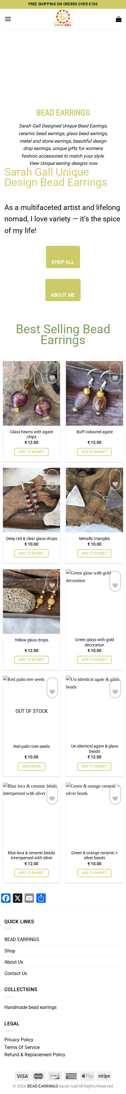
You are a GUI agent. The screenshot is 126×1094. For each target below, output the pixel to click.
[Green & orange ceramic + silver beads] (94, 843)
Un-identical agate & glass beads (94, 749)
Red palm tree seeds (31, 746)
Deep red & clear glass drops (31, 538)
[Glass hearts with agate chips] (31, 422)
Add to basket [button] (31, 452)
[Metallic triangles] (94, 528)
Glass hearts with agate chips (31, 434)
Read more (31, 766)
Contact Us (15, 973)
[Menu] (7, 19)
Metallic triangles (94, 538)
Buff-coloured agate (94, 431)
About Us (13, 962)
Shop (9, 951)
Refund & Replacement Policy (34, 1054)
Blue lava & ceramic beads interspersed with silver (31, 855)
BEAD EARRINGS (21, 939)
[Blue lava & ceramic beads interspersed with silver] (31, 843)
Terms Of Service (22, 1047)
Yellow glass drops (31, 640)
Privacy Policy (18, 1040)
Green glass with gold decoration (94, 642)
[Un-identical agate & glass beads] (94, 737)
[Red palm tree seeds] (31, 737)
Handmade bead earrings (30, 1007)
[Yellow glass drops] (31, 630)
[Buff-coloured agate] (94, 422)
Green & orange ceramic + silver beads (94, 855)
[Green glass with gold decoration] (94, 630)
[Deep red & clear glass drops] (31, 528)
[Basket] (119, 19)
